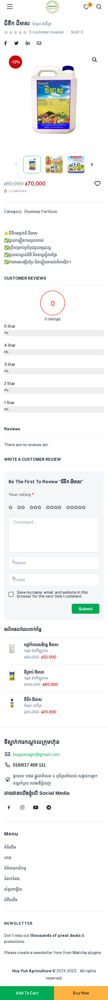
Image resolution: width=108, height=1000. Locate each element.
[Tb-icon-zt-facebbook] (9, 807)
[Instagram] (22, 807)
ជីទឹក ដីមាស (33, 699)
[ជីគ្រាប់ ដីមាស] (12, 675)
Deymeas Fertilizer (41, 211)
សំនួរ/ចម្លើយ (13, 889)
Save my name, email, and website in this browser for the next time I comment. (52, 594)
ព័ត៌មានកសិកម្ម (15, 868)
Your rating (21, 494)
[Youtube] (35, 807)
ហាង (7, 857)
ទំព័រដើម (10, 847)
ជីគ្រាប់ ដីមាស (34, 672)
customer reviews (46, 32)
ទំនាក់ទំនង (12, 878)
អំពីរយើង (10, 900)
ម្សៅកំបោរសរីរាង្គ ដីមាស (41, 644)
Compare (18, 191)
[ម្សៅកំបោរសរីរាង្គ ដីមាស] (12, 648)
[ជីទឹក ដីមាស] (5, 42)
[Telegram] (48, 807)
